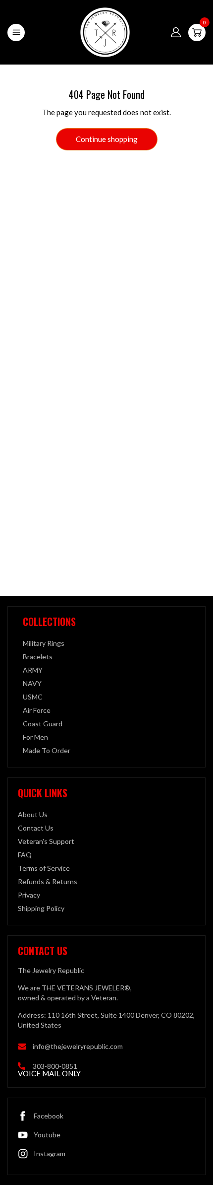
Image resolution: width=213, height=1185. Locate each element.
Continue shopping (107, 139)
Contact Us (35, 828)
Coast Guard (42, 723)
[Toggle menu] (16, 32)
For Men (35, 737)
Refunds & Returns (47, 881)
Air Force (37, 710)
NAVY (32, 683)
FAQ (25, 854)
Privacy (29, 895)
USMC (33, 697)
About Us (33, 814)
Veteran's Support (46, 841)
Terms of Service (44, 868)
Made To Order (46, 750)
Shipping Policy (41, 908)
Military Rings (43, 643)
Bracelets (38, 656)
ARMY (33, 670)
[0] (197, 32)
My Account (176, 32)
